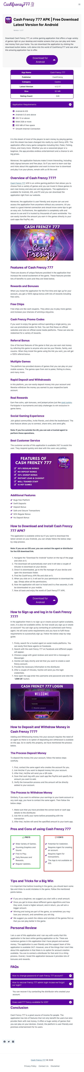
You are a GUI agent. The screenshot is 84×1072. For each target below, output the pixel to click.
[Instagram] (13, 1041)
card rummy (66, 402)
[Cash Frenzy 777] (19, 4)
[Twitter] (9, 1041)
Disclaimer (55, 1066)
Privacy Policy (30, 1066)
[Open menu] (79, 4)
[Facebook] (4, 1041)
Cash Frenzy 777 (17, 183)
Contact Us (43, 1066)
